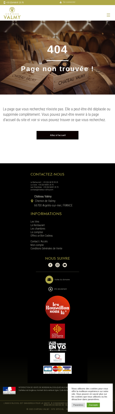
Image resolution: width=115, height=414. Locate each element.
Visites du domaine (62, 279)
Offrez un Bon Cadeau (42, 235)
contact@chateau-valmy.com (42, 190)
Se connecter (69, 2)
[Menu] (108, 15)
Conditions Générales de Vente (46, 248)
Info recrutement (60, 289)
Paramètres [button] (78, 405)
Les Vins (35, 221)
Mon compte (37, 245)
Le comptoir (37, 232)
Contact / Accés (39, 241)
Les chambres (38, 228)
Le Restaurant (38, 225)
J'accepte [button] (93, 405)
